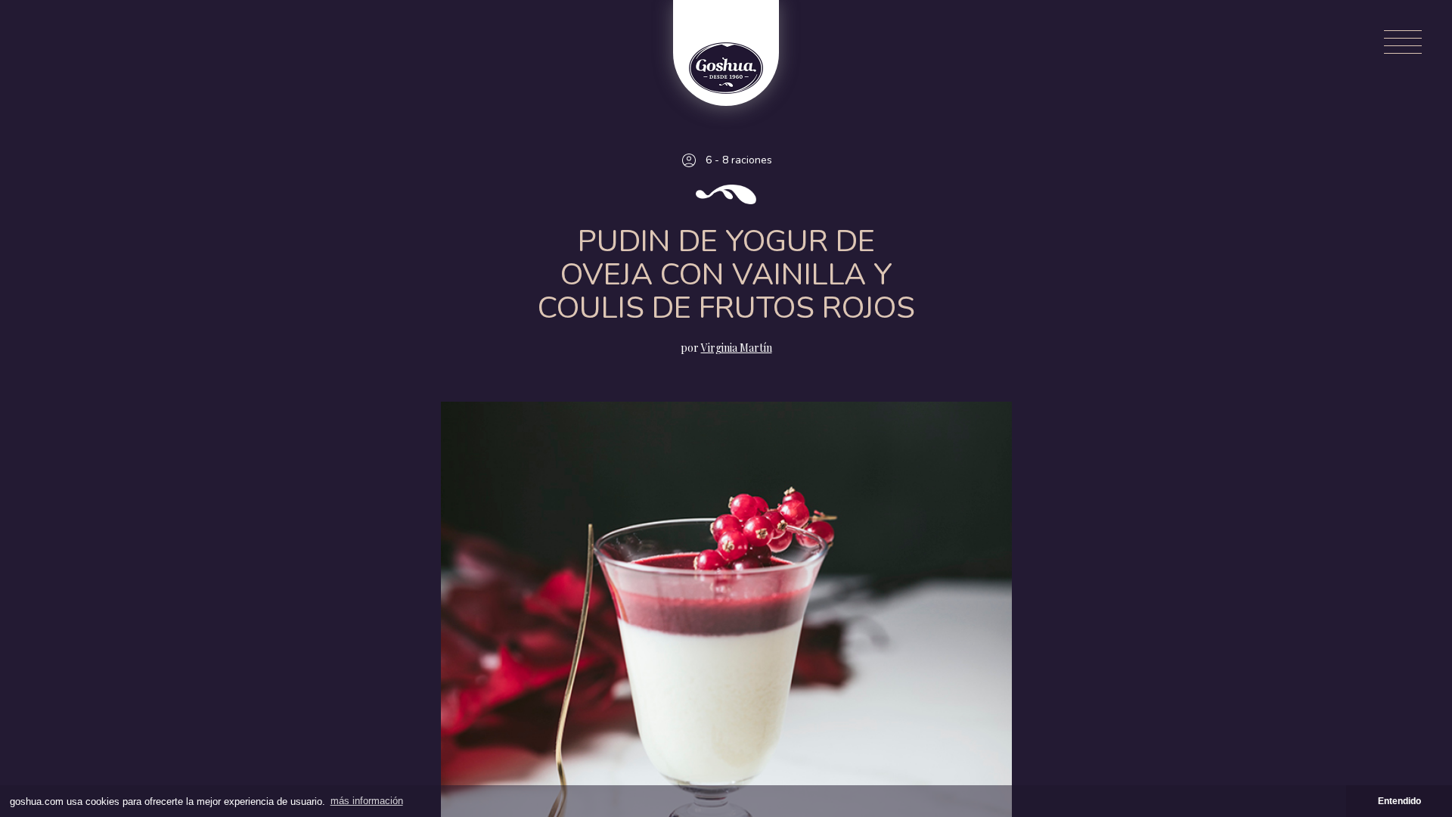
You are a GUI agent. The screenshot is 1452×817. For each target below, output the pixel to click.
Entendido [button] (1399, 801)
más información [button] (366, 800)
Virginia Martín (736, 347)
